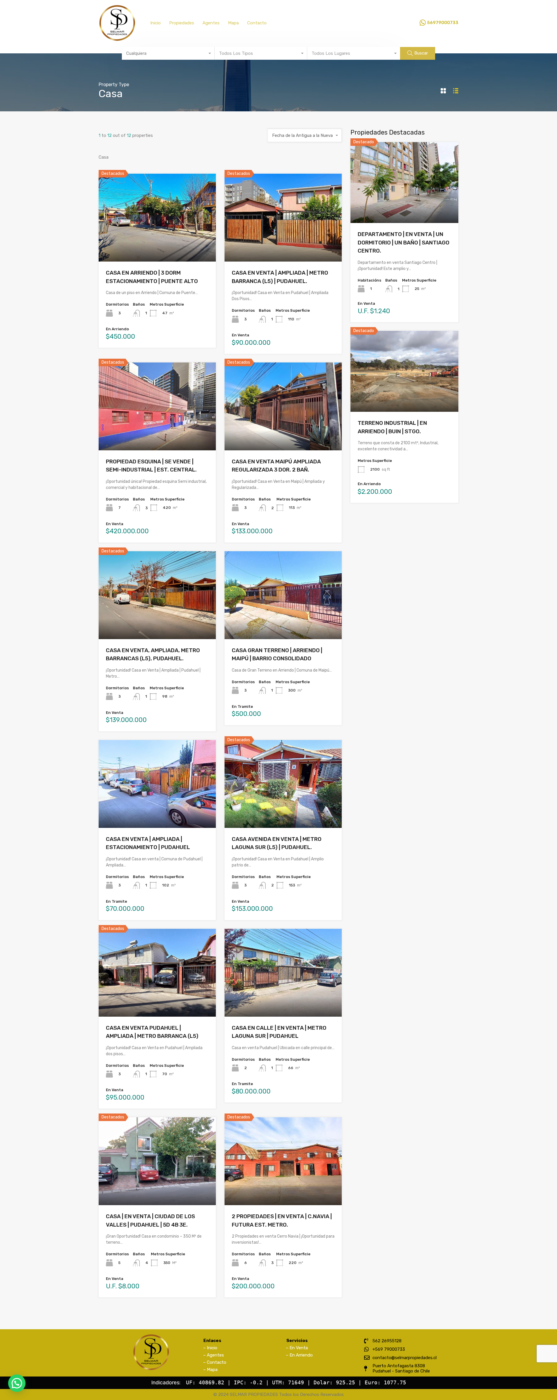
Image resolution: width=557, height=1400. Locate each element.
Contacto (257, 23)
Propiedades (181, 23)
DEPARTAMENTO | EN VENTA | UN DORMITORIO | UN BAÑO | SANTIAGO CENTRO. (403, 242)
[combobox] (168, 53)
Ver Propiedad (157, 244)
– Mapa (210, 1369)
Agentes (211, 23)
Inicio (155, 23)
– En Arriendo (299, 1355)
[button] (17, 1383)
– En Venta (297, 1347)
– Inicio (210, 1347)
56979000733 (442, 22)
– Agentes (213, 1355)
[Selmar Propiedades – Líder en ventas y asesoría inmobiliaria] (117, 38)
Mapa (233, 23)
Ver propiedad (404, 206)
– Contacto (214, 1362)
